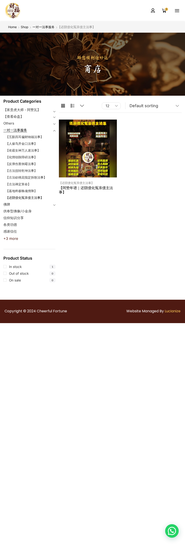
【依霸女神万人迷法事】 (23, 150)
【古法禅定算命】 (18, 184)
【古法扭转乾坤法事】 (21, 170)
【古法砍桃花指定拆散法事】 (26, 177)
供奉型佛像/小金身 (17, 211)
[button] (153, 10)
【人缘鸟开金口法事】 (21, 143)
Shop (24, 27)
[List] (72, 106)
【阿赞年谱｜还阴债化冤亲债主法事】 (86, 190)
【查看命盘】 (13, 116)
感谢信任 (10, 231)
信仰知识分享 (13, 218)
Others (8, 123)
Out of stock (31, 273)
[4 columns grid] (63, 106)
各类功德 (10, 224)
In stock (31, 267)
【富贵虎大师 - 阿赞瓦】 (22, 110)
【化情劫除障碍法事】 (21, 157)
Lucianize (172, 311)
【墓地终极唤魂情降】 (21, 191)
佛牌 (6, 204)
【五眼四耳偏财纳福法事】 (25, 137)
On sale (31, 280)
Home (12, 27)
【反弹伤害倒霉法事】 (21, 164)
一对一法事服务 (43, 27)
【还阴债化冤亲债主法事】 (25, 197)
